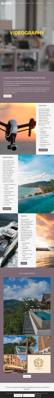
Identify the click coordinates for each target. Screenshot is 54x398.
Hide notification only (29, 395)
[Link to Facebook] (48, 3)
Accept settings (18, 395)
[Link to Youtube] (50, 3)
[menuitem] (7, 3)
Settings (38, 395)
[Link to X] (52, 3)
